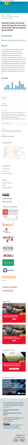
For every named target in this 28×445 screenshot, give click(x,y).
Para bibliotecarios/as (7, 173)
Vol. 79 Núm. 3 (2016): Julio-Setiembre (10, 16)
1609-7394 (9, 198)
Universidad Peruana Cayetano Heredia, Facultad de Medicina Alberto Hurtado (13, 403)
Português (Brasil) (7, 187)
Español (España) (6, 183)
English (4, 185)
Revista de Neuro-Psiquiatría (18, 3)
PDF (5, 98)
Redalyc (4, 280)
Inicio (3, 15)
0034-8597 (9, 201)
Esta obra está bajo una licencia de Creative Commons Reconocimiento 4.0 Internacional (13, 426)
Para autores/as (6, 171)
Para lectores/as (6, 168)
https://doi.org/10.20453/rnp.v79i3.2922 (14, 40)
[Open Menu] (1, 3)
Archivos (8, 15)
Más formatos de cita (7, 123)
